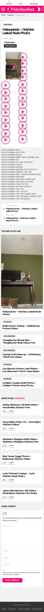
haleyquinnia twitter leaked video (19, 194)
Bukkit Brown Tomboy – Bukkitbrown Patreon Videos (21, 327)
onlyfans (6, 308)
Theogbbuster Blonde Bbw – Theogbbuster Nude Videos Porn (18, 341)
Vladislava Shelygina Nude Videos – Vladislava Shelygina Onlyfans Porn (20, 440)
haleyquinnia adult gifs (14, 152)
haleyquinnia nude (11, 174)
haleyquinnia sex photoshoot (17, 187)
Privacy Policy (37, 609)
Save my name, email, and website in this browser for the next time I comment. (21, 573)
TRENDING (33, 4)
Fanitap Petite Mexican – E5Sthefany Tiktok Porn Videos (21, 355)
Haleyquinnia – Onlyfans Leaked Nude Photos (21, 313)
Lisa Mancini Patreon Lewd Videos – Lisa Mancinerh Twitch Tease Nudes (20, 370)
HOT (21, 4)
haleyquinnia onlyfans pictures (18, 182)
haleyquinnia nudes (31, 174)
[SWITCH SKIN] (39, 9)
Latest (9, 4)
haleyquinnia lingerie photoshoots (20, 169)
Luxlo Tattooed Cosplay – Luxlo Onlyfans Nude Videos (18, 474)
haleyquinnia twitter (13, 189)
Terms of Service (24, 609)
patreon (7, 322)
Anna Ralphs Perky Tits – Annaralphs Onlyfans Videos (21, 423)
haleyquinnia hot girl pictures (18, 162)
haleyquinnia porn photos (15, 184)
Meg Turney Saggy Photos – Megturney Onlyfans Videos (16, 457)
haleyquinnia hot (11, 160)
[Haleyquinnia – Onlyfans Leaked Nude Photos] (22, 272)
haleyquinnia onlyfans (13, 177)
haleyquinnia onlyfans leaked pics (19, 179)
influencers (9, 336)
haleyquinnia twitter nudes (16, 199)
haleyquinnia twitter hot (15, 191)
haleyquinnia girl (31, 157)
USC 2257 (12, 609)
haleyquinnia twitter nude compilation (22, 196)
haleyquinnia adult (12, 150)
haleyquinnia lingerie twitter (17, 172)
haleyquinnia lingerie (13, 167)
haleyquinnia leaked (12, 165)
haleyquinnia (10, 46)
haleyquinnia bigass (12, 155)
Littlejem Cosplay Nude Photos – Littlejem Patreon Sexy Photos (19, 384)
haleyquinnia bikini (11, 157)
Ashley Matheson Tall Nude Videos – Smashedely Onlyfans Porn (20, 406)
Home (4, 609)
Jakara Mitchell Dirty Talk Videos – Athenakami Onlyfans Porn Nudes (20, 492)
